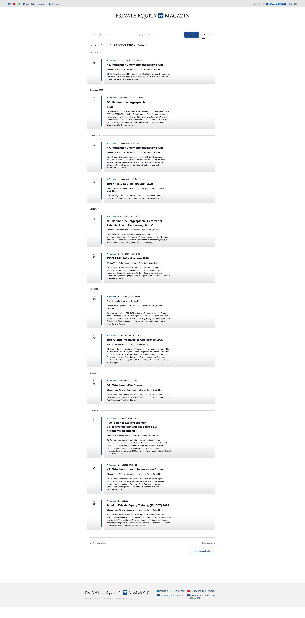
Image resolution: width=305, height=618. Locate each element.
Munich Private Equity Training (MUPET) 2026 (138, 505)
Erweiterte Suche (276, 4)
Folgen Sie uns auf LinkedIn (172, 591)
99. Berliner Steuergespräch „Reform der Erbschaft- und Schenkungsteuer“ (134, 223)
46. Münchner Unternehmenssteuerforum (135, 65)
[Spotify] (195, 598)
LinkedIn (9, 4)
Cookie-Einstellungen (125, 599)
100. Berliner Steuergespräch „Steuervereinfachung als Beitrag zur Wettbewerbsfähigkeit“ (132, 426)
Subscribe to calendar (201, 551)
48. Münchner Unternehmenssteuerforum (135, 469)
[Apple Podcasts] (199, 598)
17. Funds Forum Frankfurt (125, 301)
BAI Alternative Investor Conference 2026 (135, 340)
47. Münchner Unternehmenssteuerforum (135, 147)
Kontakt (88, 599)
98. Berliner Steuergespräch (126, 102)
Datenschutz (109, 599)
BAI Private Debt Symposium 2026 (130, 183)
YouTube (14, 4)
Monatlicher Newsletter (36, 4)
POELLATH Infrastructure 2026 (128, 258)
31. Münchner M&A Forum (125, 385)
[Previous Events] (91, 44)
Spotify (19, 4)
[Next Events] (95, 44)
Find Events (191, 35)
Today (103, 45)
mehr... (130, 125)
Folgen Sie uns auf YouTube (203, 591)
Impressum (97, 599)
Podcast (55, 4)
